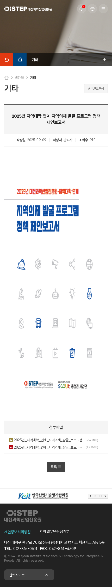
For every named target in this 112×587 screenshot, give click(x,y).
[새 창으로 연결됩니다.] (43, 496)
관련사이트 (17, 575)
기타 (33, 78)
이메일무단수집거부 (54, 531)
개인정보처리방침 (17, 532)
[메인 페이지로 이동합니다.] (28, 8)
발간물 (19, 78)
